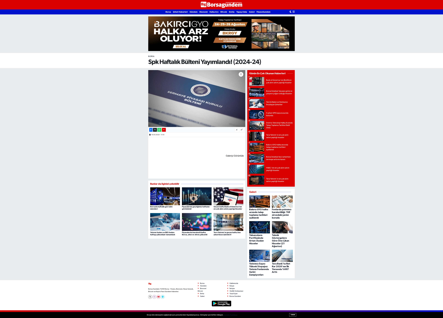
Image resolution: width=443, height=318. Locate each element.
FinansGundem (263, 12)
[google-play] (221, 303)
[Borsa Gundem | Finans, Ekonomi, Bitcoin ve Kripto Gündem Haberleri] (221, 5)
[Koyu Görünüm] (291, 12)
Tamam (292, 314)
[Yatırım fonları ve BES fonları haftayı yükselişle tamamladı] (165, 222)
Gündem (194, 12)
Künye (232, 286)
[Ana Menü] (294, 11)
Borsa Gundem (235, 296)
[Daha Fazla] (164, 130)
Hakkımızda (234, 283)
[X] (150, 297)
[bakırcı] (221, 34)
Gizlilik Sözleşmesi (236, 291)
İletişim (232, 288)
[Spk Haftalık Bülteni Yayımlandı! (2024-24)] (196, 98)
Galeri (252, 12)
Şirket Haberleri (180, 12)
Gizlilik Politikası (230, 315)
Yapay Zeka (241, 12)
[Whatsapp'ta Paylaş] (159, 130)
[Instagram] (154, 297)
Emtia (231, 12)
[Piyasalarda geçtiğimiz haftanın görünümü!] (197, 196)
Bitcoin (223, 12)
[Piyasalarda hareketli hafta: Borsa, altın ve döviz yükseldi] (197, 222)
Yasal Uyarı (234, 293)
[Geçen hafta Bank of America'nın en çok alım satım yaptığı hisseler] (228, 196)
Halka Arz (214, 12)
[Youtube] (158, 297)
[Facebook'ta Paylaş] (151, 130)
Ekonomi (203, 12)
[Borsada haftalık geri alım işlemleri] (165, 196)
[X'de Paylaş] (155, 130)
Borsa (168, 12)
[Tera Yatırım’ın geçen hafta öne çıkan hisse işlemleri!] (228, 222)
